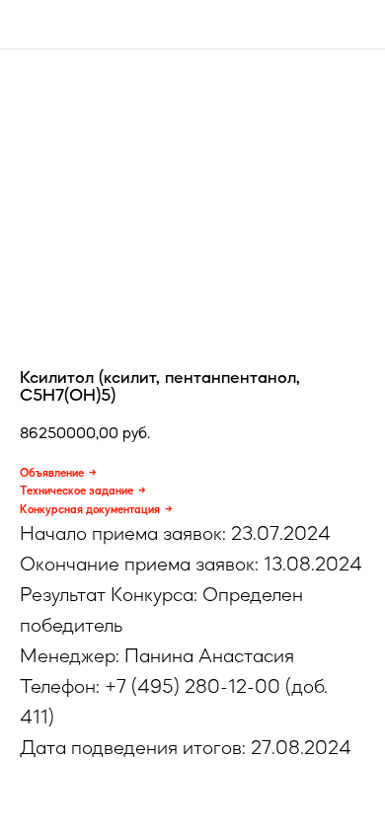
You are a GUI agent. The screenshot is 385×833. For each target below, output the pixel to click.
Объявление (52, 473)
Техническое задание (76, 490)
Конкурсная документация (90, 509)
